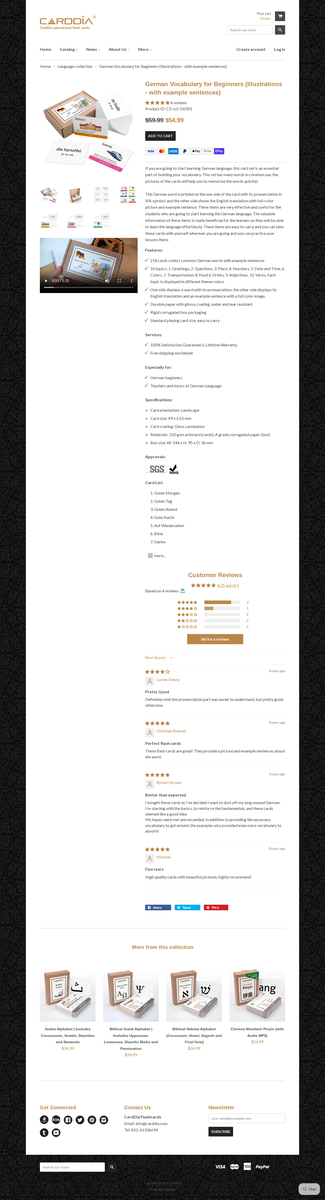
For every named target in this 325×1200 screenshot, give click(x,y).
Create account (251, 49)
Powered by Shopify (162, 1189)
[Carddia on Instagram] (104, 1120)
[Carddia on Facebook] (68, 1120)
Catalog (67, 49)
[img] (157, 671)
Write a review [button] (215, 639)
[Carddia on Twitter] (80, 1120)
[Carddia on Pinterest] (92, 1120)
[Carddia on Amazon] (44, 1122)
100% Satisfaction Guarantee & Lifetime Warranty (193, 344)
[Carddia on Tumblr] (44, 1133)
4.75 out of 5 (228, 585)
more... (160, 555)
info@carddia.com (152, 1123)
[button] (157, 102)
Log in (279, 49)
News (92, 49)
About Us (118, 49)
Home (45, 49)
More (143, 49)
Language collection (75, 66)
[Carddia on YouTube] (56, 1133)
